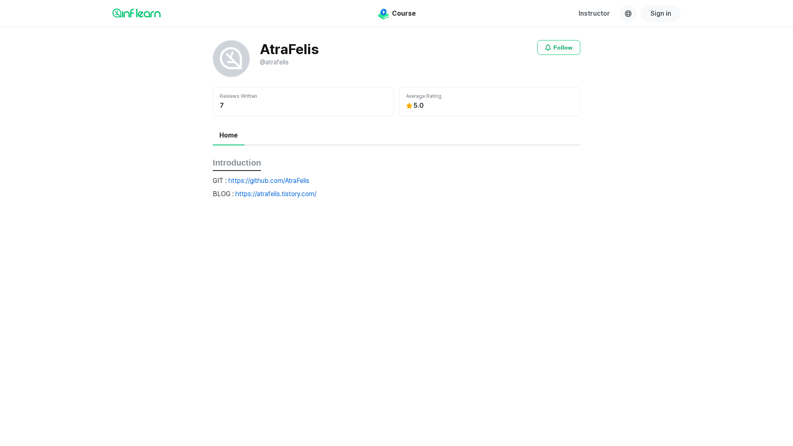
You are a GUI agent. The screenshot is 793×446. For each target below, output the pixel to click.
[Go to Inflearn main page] (136, 13)
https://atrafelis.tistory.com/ (275, 194)
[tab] (229, 135)
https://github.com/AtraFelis (268, 181)
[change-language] (628, 13)
